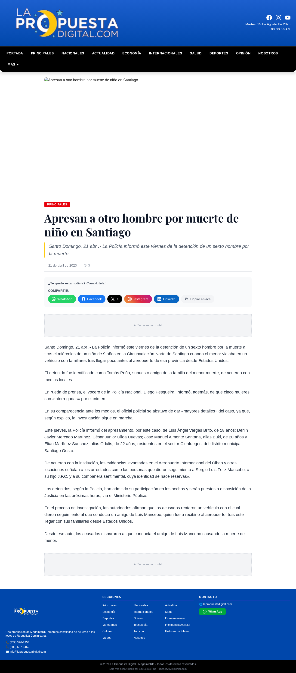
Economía (131, 53)
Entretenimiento (175, 618)
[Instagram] (278, 17)
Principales (42, 53)
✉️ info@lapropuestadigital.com (26, 651)
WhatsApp (64, 299)
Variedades (109, 624)
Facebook (94, 299)
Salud (196, 53)
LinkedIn (169, 299)
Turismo (139, 631)
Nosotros (268, 53)
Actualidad (103, 53)
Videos (106, 637)
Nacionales (73, 53)
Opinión (243, 53)
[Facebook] (269, 17)
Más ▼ (14, 64)
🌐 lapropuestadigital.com (215, 604)
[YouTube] (287, 17)
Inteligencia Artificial (177, 624)
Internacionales (165, 53)
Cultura (107, 631)
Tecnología (141, 624)
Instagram (140, 299)
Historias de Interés (177, 631)
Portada (14, 53)
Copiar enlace (200, 299)
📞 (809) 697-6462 (17, 647)
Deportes (219, 53)
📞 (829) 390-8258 (17, 642)
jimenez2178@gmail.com (173, 668)
